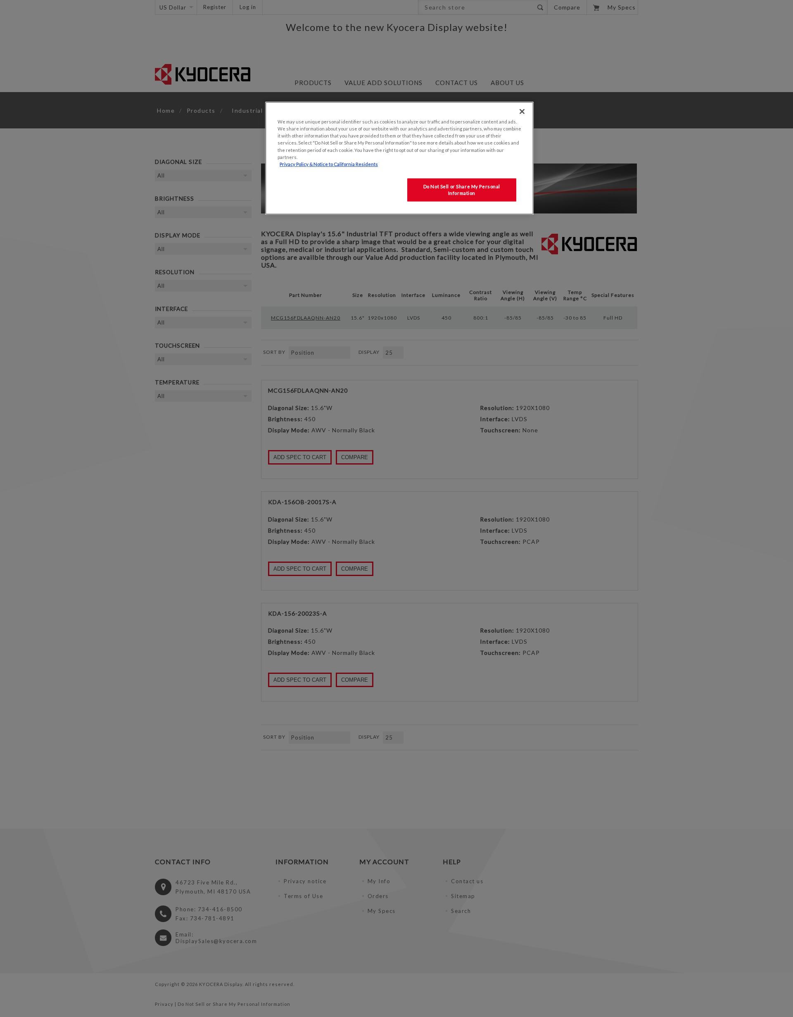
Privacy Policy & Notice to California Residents (329, 164)
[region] (399, 158)
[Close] (522, 111)
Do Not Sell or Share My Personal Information (461, 190)
